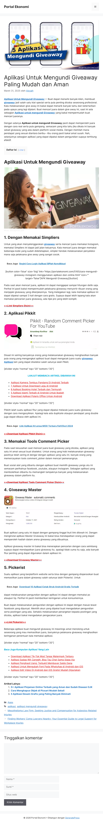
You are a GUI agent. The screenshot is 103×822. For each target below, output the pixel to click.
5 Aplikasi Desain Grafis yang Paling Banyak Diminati (41, 694)
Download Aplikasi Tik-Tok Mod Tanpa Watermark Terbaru (42, 656)
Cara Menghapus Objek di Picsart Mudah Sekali (38, 690)
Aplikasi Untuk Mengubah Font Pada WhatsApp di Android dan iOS (47, 666)
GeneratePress (72, 817)
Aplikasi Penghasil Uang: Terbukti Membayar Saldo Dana (41, 663)
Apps (10, 702)
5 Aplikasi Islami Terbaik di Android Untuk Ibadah (37, 392)
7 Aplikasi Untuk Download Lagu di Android (34, 386)
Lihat (21, 150)
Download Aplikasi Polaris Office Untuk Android (36, 396)
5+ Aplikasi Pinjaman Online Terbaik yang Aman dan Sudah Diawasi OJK (51, 687)
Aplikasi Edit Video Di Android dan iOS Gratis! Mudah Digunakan (45, 670)
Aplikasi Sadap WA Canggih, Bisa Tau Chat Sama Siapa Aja (43, 659)
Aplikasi (8, 362)
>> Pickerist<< (15, 622)
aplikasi (12, 706)
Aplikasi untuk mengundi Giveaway (35, 112)
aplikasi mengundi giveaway (32, 706)
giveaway (9, 102)
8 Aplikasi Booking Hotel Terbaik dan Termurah (36, 389)
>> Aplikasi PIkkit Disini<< (24, 433)
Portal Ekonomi (16, 7)
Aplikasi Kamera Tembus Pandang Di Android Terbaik (40, 382)
